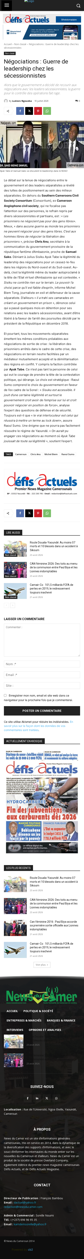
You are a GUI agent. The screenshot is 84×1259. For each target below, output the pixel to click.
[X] (29, 111)
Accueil (8, 44)
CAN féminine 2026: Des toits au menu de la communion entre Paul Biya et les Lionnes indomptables (54, 567)
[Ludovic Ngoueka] (6, 101)
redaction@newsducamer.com (23, 1207)
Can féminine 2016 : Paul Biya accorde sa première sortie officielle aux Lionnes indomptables (54, 925)
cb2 (30, 1249)
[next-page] (12, 605)
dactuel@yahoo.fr (25, 1202)
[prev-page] (6, 605)
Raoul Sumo (68, 454)
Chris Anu (35, 454)
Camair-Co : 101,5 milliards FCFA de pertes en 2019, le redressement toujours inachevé (51, 588)
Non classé (20, 44)
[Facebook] (20, 111)
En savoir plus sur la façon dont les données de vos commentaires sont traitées (38, 726)
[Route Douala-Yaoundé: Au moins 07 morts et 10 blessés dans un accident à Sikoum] (15, 549)
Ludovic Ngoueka (22, 100)
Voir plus (41, 964)
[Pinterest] (38, 111)
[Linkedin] (37, 1098)
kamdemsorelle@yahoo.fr (30, 1224)
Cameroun (21, 454)
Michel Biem (51, 454)
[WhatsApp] (47, 111)
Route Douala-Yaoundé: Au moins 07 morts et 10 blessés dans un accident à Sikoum (54, 546)
